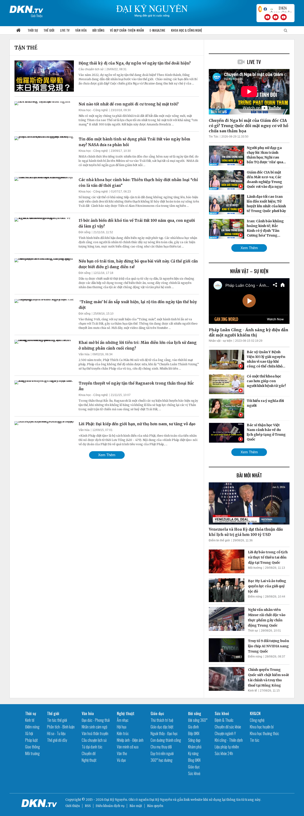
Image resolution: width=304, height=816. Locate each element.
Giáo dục (157, 713)
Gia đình (193, 727)
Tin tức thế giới (57, 720)
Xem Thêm (106, 455)
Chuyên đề (88, 753)
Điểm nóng (255, 596)
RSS (88, 806)
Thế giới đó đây (57, 740)
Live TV (65, 30)
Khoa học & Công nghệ (186, 30)
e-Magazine (157, 30)
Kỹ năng (193, 753)
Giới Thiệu (37, 15)
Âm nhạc (122, 720)
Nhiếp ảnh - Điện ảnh (130, 740)
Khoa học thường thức (264, 733)
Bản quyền (155, 806)
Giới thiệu (72, 806)
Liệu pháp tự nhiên (227, 747)
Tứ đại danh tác (92, 747)
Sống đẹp (194, 740)
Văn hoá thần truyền (95, 733)
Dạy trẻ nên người (162, 753)
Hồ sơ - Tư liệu (56, 733)
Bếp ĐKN (193, 733)
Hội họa (121, 727)
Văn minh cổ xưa (127, 747)
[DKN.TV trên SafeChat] (260, 9)
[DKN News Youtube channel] (267, 17)
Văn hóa (81, 30)
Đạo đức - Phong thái (96, 720)
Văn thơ (122, 753)
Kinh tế (252, 690)
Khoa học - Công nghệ (93, 110)
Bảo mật (135, 806)
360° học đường (161, 760)
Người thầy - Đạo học (164, 733)
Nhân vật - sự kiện (220, 340)
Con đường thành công (166, 740)
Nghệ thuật (89, 760)
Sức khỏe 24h (224, 753)
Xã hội (29, 733)
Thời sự (33, 30)
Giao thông (32, 747)
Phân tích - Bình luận (61, 727)
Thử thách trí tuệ (162, 720)
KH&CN (255, 713)
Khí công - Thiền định (229, 740)
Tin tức (254, 740)
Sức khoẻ (194, 773)
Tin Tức (213, 136)
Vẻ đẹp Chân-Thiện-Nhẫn (127, 30)
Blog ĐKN (194, 760)
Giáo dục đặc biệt (162, 727)
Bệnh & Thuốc (224, 720)
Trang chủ (18, 30)
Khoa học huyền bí (262, 727)
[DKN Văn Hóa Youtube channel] (283, 17)
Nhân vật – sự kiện (249, 271)
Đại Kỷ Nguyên (160, 800)
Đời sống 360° (198, 720)
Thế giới (48, 30)
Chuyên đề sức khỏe (228, 727)
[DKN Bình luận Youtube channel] (275, 17)
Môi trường (255, 567)
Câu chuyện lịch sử (91, 69)
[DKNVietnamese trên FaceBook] (265, 9)
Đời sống (98, 30)
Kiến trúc (123, 733)
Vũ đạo (121, 760)
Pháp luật (31, 740)
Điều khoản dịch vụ (110, 806)
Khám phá (194, 747)
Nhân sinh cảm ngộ (94, 727)
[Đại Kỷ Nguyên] (26, 8)
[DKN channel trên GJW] (281, 9)
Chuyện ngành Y (225, 733)
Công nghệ (257, 720)
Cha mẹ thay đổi (161, 747)
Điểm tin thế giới (219, 540)
